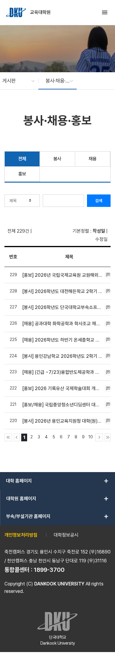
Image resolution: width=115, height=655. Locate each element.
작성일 (99, 231)
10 (90, 436)
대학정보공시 (66, 535)
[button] (15, 80)
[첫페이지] (8, 437)
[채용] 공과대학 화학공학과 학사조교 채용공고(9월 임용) (62, 323)
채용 (92, 159)
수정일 (101, 239)
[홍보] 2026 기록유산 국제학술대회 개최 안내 (62, 388)
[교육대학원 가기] (16, 12)
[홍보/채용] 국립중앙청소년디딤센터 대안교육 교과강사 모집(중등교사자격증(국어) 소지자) (62, 405)
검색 (98, 200)
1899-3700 (49, 569)
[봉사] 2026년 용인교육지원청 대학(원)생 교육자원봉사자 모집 (62, 421)
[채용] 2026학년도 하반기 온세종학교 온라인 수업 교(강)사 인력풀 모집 (62, 340)
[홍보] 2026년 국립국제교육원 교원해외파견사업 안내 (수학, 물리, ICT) (62, 275)
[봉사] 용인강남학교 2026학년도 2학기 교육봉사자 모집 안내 (62, 356)
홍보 (22, 174)
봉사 (57, 159)
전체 (22, 159)
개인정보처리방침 (20, 535)
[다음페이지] (99, 437)
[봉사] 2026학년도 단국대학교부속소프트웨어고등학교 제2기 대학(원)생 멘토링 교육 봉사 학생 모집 (62, 307)
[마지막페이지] (108, 437)
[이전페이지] (17, 437)
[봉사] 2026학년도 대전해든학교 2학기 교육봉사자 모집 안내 (62, 291)
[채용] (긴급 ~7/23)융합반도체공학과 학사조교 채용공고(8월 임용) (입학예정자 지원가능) (62, 372)
